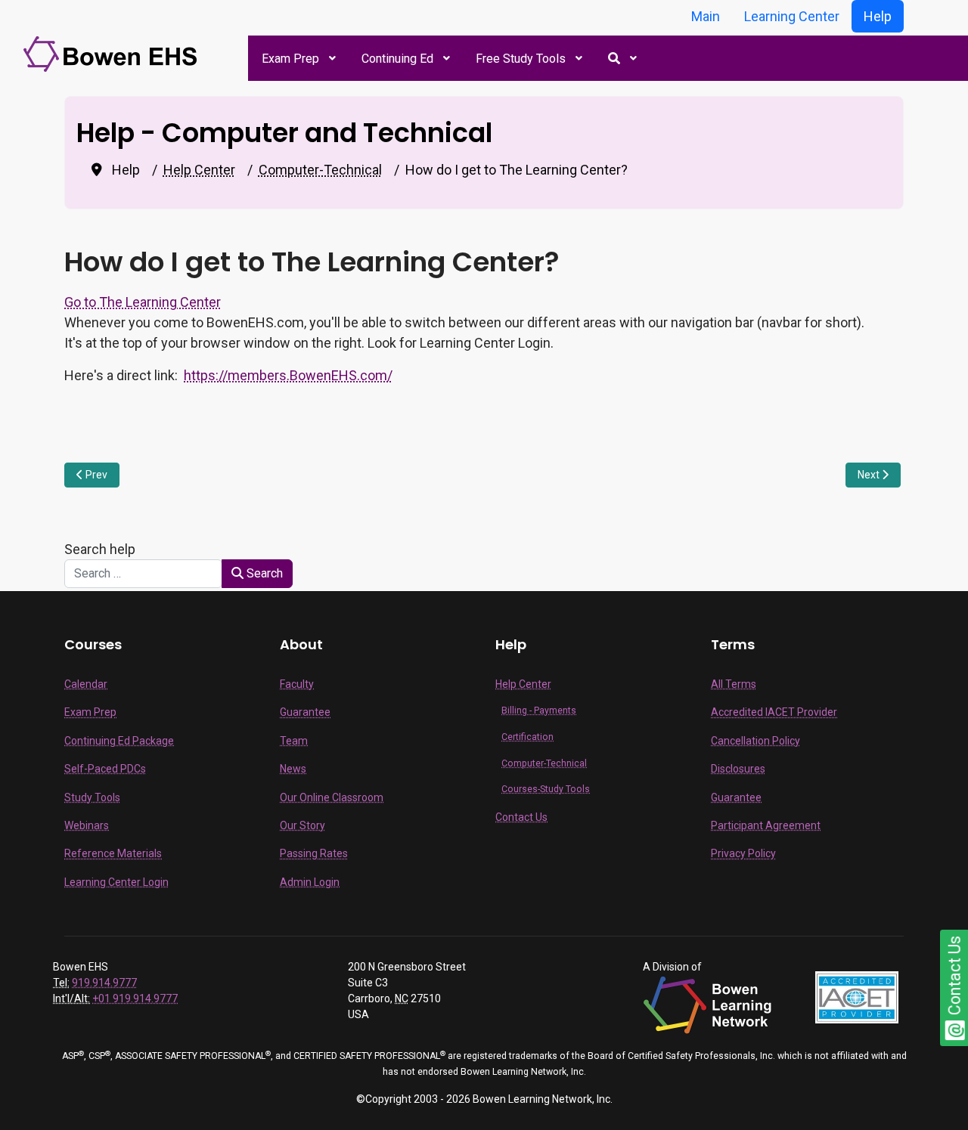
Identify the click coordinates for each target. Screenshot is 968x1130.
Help (878, 16)
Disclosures (738, 769)
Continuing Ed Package (119, 741)
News (293, 769)
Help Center (523, 684)
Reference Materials (113, 853)
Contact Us (521, 817)
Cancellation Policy (755, 741)
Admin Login (310, 882)
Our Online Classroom (331, 797)
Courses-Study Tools (545, 789)
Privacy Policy (743, 853)
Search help (102, 549)
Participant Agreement (766, 825)
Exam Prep (90, 712)
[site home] (112, 53)
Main (705, 16)
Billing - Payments (538, 710)
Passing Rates (314, 853)
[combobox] (143, 573)
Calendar (85, 684)
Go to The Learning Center (142, 302)
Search (263, 573)
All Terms (733, 684)
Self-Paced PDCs (105, 769)
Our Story (302, 825)
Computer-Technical (544, 763)
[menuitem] (298, 58)
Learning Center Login (116, 882)
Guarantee (305, 712)
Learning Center (791, 16)
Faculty (297, 684)
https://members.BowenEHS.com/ (288, 375)
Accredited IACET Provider (774, 712)
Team (294, 741)
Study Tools (92, 797)
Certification (527, 737)
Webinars (86, 825)
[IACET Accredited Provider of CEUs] (856, 996)
